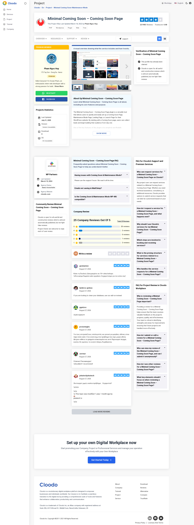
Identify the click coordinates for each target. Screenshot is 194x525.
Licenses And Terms (155, 523)
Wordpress (60, 28)
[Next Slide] (126, 66)
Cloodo (37, 8)
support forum (91, 180)
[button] (101, 66)
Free (84, 28)
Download (144, 484)
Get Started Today (100, 460)
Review (84, 39)
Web (77, 28)
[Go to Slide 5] (123, 87)
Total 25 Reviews (123, 221)
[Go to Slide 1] (77, 87)
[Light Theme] (186, 3)
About (117, 484)
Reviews (143, 488)
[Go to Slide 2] (88, 87)
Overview (40, 39)
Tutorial (118, 491)
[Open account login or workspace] (190, 3)
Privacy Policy (140, 523)
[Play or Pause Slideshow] (75, 77)
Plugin (70, 28)
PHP (50, 28)
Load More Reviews (101, 412)
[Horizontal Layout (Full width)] (165, 38)
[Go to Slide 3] (100, 87)
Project (49, 8)
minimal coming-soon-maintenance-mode (71, 8)
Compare (143, 495)
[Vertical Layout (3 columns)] (159, 38)
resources (56, 39)
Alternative (144, 491)
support (71, 39)
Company (118, 488)
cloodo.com (45, 194)
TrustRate (144, 498)
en (43, 8)
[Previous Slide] (76, 66)
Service (118, 498)
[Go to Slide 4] (111, 87)
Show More (101, 133)
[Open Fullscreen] (127, 77)
